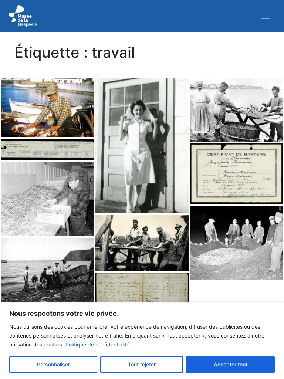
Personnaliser (53, 364)
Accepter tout (230, 364)
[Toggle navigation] (265, 16)
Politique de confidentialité (97, 344)
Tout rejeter (142, 364)
